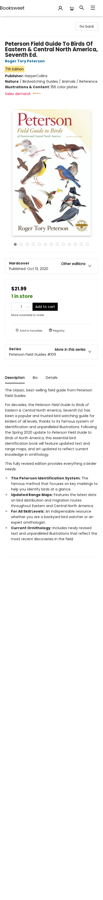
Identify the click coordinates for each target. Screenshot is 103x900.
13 (87, 244)
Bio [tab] (35, 377)
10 (69, 244)
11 (75, 244)
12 (81, 244)
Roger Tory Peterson (25, 61)
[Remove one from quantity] (15, 306)
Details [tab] (52, 377)
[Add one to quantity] (28, 306)
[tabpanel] (51, 472)
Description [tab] (15, 377)
